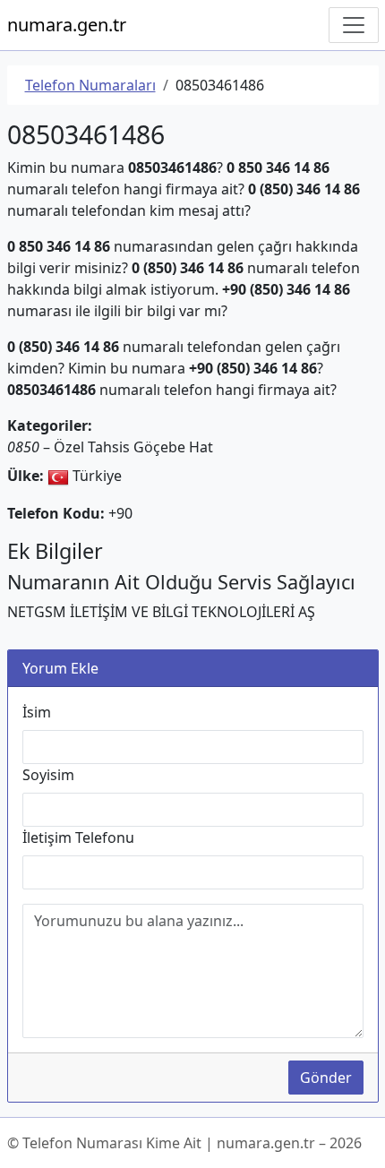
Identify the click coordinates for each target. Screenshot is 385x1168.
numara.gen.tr (66, 25)
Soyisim (48, 775)
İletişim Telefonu (78, 837)
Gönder (326, 1077)
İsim (36, 712)
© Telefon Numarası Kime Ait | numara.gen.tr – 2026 (184, 1143)
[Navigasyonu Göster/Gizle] (354, 25)
